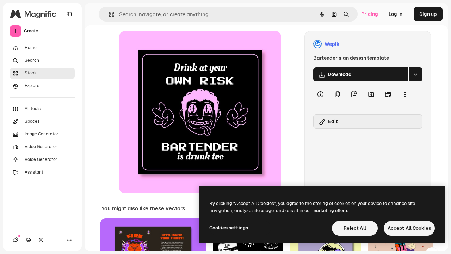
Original (164, 44)
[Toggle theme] (41, 240)
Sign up (428, 14)
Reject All (355, 228)
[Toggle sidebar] (69, 14)
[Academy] (28, 240)
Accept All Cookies (409, 228)
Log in (395, 14)
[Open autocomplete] (108, 14)
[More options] (405, 94)
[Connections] (15, 240)
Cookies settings (228, 228)
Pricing (369, 14)
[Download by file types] (415, 74)
